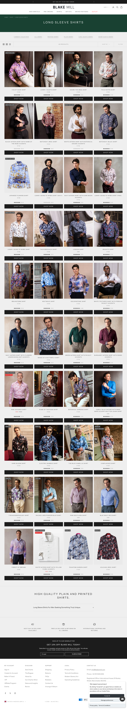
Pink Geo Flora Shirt (78, 515)
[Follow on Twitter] (10, 693)
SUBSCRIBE (77, 654)
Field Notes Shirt (108, 90)
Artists (69, 11)
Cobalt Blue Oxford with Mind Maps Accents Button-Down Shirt (108, 410)
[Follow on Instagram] (15, 693)
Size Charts (29, 670)
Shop (11, 17)
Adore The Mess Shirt (78, 90)
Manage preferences (107, 700)
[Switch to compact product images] (10, 44)
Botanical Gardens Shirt (78, 409)
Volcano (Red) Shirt (108, 567)
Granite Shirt (108, 249)
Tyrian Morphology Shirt (19, 515)
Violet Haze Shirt (19, 90)
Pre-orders (48, 11)
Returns (48, 673)
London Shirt (78, 249)
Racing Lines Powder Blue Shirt (48, 515)
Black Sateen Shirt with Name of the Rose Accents (18, 142)
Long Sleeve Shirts (21, 17)
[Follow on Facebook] (5, 693)
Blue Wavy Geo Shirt (108, 515)
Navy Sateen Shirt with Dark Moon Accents (78, 196)
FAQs (47, 676)
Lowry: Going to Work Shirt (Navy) (48, 195)
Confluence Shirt (108, 463)
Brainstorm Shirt (19, 301)
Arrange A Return (51, 686)
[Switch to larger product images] (3, 44)
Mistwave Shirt (48, 301)
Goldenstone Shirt (78, 301)
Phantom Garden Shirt (78, 567)
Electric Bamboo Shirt (48, 463)
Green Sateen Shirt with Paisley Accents (78, 356)
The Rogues (29, 673)
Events (6, 686)
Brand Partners (81, 11)
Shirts (59, 11)
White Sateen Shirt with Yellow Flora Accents (49, 568)
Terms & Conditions (104, 705)
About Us (28, 676)
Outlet (95, 11)
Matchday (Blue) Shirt (108, 141)
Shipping (48, 670)
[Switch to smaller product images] (7, 44)
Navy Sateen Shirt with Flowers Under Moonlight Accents (19, 356)
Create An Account (11, 673)
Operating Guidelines (72, 680)
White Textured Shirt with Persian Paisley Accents (108, 302)
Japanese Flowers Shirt (18, 195)
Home (6, 17)
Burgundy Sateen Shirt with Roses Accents (108, 356)
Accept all (107, 696)
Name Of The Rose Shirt (48, 409)
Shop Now (19, 99)
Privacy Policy (69, 670)
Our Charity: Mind (31, 680)
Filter (120, 44)
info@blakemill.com (98, 670)
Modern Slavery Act (71, 676)
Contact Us (49, 683)
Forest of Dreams (19, 567)
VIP (5, 680)
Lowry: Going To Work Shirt (19, 249)
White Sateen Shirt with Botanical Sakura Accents (78, 142)
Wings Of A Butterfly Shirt (49, 357)
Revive (27, 686)
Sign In (6, 670)
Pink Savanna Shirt (18, 409)
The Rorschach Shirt (48, 249)
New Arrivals (34, 11)
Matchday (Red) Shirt (48, 141)
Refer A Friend (9, 676)
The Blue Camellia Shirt (78, 463)
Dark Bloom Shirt (19, 463)
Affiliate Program (10, 683)
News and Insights (31, 683)
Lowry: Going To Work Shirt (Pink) (108, 195)
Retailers (48, 680)
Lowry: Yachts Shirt (48, 90)
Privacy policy (94, 705)
